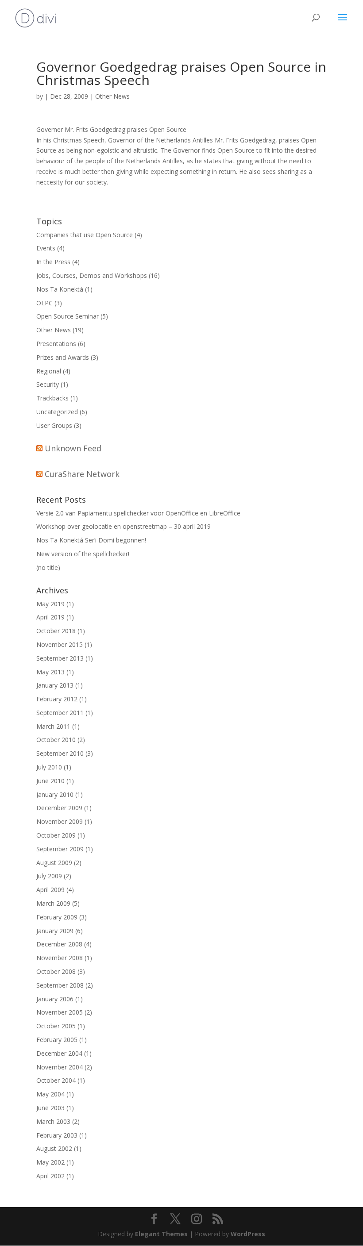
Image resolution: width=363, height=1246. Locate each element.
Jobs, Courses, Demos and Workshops (91, 275)
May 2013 (50, 672)
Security (47, 384)
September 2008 (60, 985)
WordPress (248, 1234)
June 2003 (50, 1108)
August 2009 (54, 862)
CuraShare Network (82, 474)
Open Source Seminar (67, 316)
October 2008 (56, 971)
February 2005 (56, 1039)
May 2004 (50, 1094)
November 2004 (59, 1067)
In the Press (53, 262)
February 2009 (56, 917)
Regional (48, 371)
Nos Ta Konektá (59, 289)
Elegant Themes (161, 1234)
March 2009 (53, 903)
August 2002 (54, 1148)
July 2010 (49, 767)
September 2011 (60, 712)
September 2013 (60, 658)
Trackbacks (52, 398)
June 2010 (50, 781)
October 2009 (56, 835)
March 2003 (53, 1121)
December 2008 (59, 944)
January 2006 (54, 999)
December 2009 (59, 808)
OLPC (44, 303)
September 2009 (60, 849)
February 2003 (56, 1135)
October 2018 (56, 631)
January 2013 (54, 685)
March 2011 (53, 726)
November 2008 (59, 958)
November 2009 (59, 821)
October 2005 (56, 1026)
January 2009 (54, 931)
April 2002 (50, 1176)
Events (45, 248)
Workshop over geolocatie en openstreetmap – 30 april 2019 (123, 526)
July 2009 (49, 876)
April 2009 (50, 889)
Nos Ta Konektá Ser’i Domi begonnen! (91, 540)
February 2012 (56, 699)
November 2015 (59, 644)
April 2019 (50, 617)
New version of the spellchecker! (82, 554)
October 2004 (56, 1080)
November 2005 (59, 1012)
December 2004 (59, 1053)
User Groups (54, 425)
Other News (112, 96)
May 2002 (50, 1162)
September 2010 (60, 753)
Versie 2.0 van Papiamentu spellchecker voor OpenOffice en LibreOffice (138, 513)
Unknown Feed (73, 448)
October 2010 (56, 739)
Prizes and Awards (62, 357)
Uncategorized (57, 412)
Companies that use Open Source (84, 235)
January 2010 (54, 794)
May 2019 (50, 604)
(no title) (48, 567)
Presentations (56, 343)
